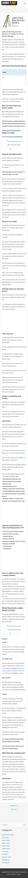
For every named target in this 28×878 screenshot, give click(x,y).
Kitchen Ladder (6, 843)
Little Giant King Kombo (11, 130)
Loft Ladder (5, 851)
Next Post (14, 809)
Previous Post (14, 805)
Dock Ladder (5, 837)
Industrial (23, 279)
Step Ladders (5, 860)
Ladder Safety (5, 846)
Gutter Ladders (6, 840)
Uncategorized (6, 862)
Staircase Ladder (6, 857)
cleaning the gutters (16, 670)
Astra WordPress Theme (14, 874)
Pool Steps (5, 854)
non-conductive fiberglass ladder (16, 453)
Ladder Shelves (6, 848)
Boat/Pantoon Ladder (8, 834)
